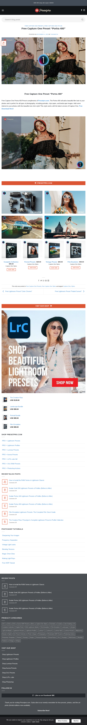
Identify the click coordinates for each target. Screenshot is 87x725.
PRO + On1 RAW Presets (11, 464)
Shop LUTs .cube (8, 677)
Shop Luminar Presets (10, 663)
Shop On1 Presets (8, 673)
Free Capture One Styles (53, 26)
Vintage (11, 641)
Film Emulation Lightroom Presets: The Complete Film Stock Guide (32, 512)
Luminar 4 (41, 630)
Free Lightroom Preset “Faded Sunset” (68, 291)
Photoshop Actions (69, 634)
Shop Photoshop (8, 682)
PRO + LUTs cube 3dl (9, 459)
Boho (32, 624)
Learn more (35, 722)
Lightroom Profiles (31, 630)
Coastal (59, 624)
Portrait (19, 637)
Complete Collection (11, 262)
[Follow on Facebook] (81, 10)
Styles (73, 286)
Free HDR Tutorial (8, 563)
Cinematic (52, 624)
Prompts (64, 637)
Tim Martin (54, 34)
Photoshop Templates (8, 637)
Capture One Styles (41, 624)
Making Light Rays (8, 558)
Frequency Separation (9, 540)
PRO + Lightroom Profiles (11, 445)
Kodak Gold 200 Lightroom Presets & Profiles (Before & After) (30, 488)
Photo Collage (32, 634)
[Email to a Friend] (43, 281)
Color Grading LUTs (69, 624)
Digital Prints (19, 627)
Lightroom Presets (18, 630)
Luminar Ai (49, 630)
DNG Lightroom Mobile (32, 627)
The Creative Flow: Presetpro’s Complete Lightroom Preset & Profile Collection (36, 520)
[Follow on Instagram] (84, 10)
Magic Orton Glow (8, 554)
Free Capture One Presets (34, 26)
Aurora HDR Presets (23, 624)
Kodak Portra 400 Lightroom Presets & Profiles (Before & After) (31, 504)
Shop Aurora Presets (9, 668)
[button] (3, 10)
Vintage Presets (51, 262)
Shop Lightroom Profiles (10, 659)
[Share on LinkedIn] (48, 281)
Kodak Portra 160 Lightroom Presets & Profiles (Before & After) (31, 496)
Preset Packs (52, 637)
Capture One (67, 286)
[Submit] (82, 19)
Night (9, 634)
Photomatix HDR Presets (55, 634)
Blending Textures (8, 549)
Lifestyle (72, 627)
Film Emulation (73, 262)
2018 (8, 624)
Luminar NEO (58, 630)
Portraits (25, 637)
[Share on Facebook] (38, 281)
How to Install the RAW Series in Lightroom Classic (26, 480)
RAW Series (72, 637)
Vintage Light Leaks (9, 544)
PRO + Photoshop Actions (11, 468)
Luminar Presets (69, 630)
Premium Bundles (41, 637)
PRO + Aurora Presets (10, 454)
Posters (32, 637)
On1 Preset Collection (19, 634)
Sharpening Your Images (10, 535)
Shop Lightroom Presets (10, 654)
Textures (4, 641)
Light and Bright (6, 630)
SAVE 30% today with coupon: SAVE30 (43, 2)
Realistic (80, 637)
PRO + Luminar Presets (10, 450)
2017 (3, 624)
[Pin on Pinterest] (46, 281)
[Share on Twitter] (41, 281)
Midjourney (79, 630)
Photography (42, 634)
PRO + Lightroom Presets (11, 441)
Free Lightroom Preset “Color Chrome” (18, 291)
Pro (59, 637)
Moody (4, 634)
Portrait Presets (30, 262)
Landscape (65, 627)
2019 (13, 624)
